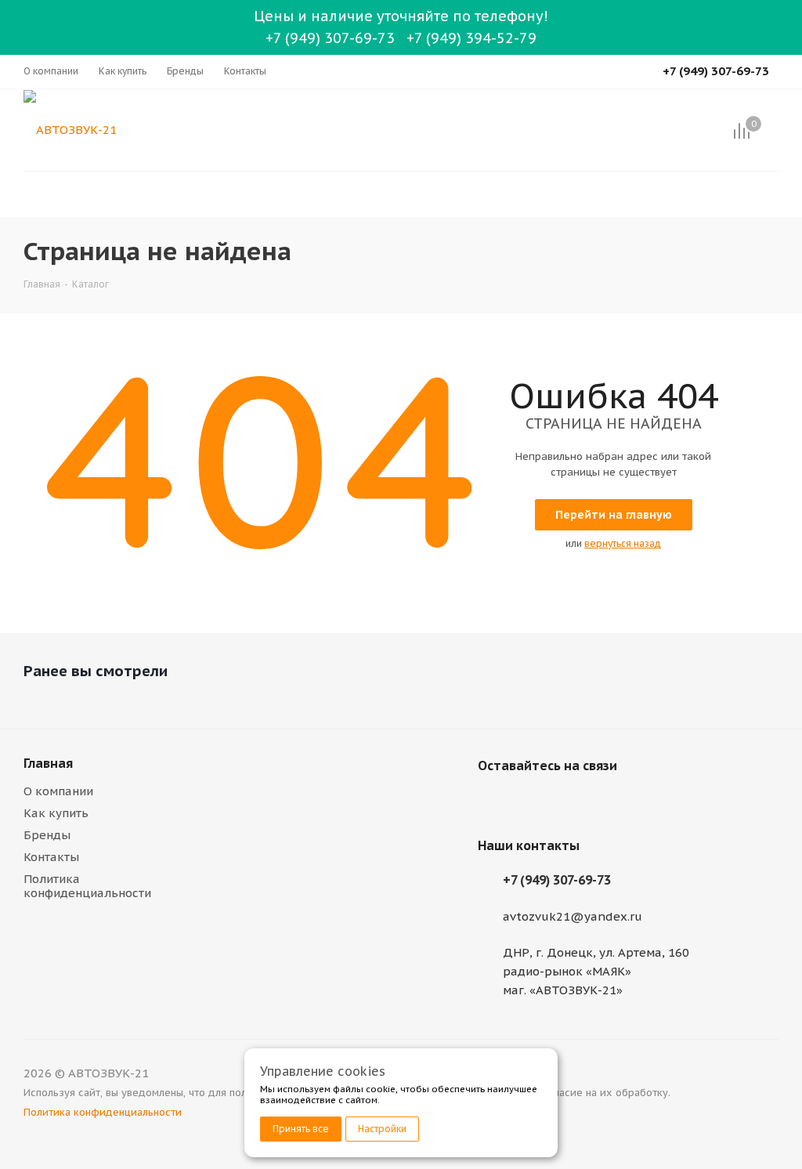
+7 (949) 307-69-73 (330, 38)
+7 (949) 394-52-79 (471, 38)
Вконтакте (493, 802)
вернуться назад (622, 543)
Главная (48, 763)
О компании (58, 791)
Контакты (51, 856)
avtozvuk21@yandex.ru (572, 916)
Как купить (56, 812)
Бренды (46, 834)
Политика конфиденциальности (87, 885)
